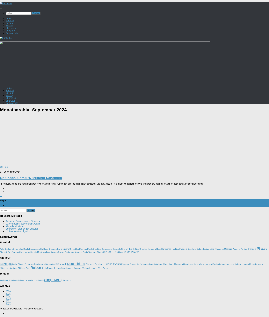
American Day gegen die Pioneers (23, 221)
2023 (8, 299)
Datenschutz (12, 33)
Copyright (10, 30)
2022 (8, 301)
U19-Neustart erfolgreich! (18, 231)
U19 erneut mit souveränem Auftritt (23, 224)
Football (10, 20)
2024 (8, 296)
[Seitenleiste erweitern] (1, 196)
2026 (8, 291)
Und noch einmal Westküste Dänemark (31, 178)
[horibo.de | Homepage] (6, 3)
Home (9, 18)
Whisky (9, 25)
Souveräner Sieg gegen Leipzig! (22, 229)
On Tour (9, 23)
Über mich (11, 28)
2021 (8, 304)
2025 (8, 294)
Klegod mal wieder (15, 226)
